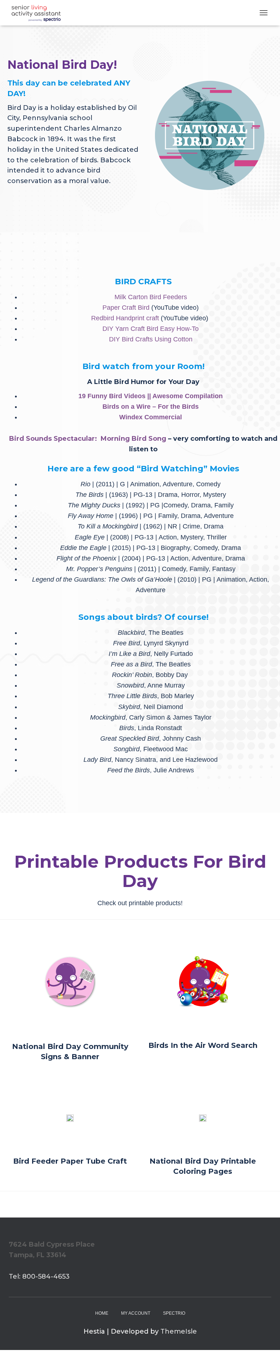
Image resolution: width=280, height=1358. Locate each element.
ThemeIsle (178, 1331)
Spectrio (174, 1313)
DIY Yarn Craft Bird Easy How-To (150, 328)
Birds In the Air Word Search (202, 1045)
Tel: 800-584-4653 (39, 1276)
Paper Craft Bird (125, 307)
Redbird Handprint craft (125, 318)
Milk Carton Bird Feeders (150, 297)
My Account (135, 1313)
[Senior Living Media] (39, 13)
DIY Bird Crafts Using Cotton (150, 339)
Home (101, 1313)
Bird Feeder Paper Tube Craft (70, 1161)
